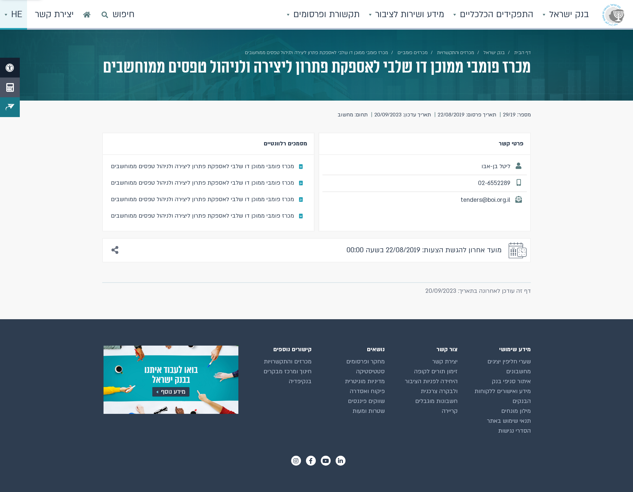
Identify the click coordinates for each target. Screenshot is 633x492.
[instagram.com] (296, 461)
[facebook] (311, 461)
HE (15, 14)
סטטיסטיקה (370, 371)
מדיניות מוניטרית (365, 381)
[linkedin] (341, 461)
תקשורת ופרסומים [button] (325, 14)
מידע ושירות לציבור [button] (408, 14)
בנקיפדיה (300, 381)
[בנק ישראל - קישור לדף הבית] (613, 15)
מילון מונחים (516, 411)
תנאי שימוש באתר (509, 421)
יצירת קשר (445, 361)
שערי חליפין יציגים (509, 361)
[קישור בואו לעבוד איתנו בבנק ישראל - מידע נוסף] (170, 380)
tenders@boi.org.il (485, 200)
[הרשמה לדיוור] (10, 107)
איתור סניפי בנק (511, 381)
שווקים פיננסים (366, 401)
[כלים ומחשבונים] (10, 87)
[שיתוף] (115, 250)
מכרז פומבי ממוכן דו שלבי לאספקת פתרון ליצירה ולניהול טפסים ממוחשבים (202, 166)
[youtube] (326, 461)
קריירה (450, 411)
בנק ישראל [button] (568, 14)
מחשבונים (518, 371)
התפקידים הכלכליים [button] (495, 14)
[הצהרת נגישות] (10, 67)
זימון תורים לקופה (436, 371)
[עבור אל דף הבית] (86, 15)
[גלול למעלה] (615, 474)
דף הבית (522, 52)
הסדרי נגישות (514, 431)
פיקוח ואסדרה (367, 391)
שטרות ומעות (368, 411)
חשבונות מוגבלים (436, 401)
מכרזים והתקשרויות (455, 52)
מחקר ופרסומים (365, 361)
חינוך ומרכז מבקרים (287, 371)
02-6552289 (494, 183)
